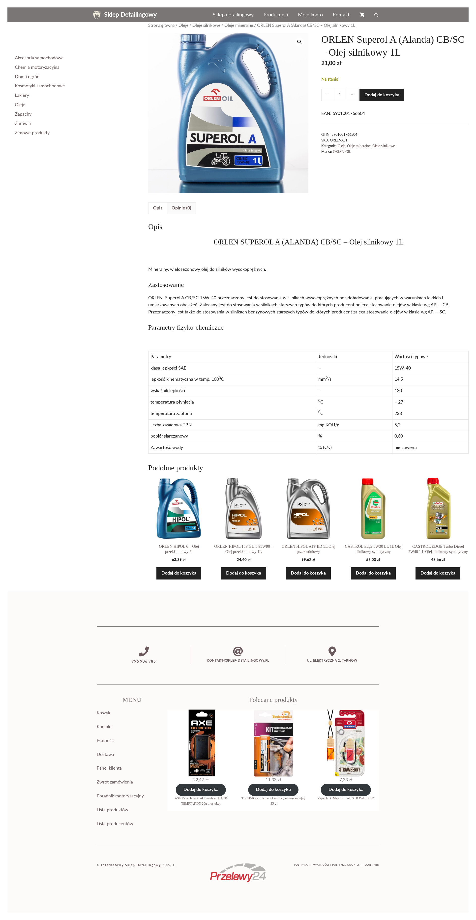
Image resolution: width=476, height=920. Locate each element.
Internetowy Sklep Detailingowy (131, 865)
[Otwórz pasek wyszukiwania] (376, 14)
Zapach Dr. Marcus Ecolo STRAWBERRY (346, 798)
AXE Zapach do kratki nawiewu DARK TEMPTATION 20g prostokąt (201, 800)
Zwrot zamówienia (115, 782)
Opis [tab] (157, 208)
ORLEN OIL (342, 152)
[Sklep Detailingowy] (97, 14)
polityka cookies (346, 865)
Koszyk (103, 713)
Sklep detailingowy (233, 14)
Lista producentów (115, 824)
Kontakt (341, 14)
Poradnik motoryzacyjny (120, 796)
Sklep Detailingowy (130, 15)
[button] (299, 41)
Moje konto (310, 14)
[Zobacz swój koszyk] (362, 14)
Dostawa (105, 754)
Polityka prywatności (311, 865)
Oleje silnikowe (206, 26)
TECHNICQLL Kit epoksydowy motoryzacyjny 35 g (273, 800)
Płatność (105, 741)
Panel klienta (109, 768)
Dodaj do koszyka (381, 95)
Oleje (183, 26)
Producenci (276, 14)
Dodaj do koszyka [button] (178, 573)
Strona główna (161, 26)
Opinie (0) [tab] (181, 208)
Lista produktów (112, 810)
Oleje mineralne (238, 26)
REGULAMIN (371, 865)
